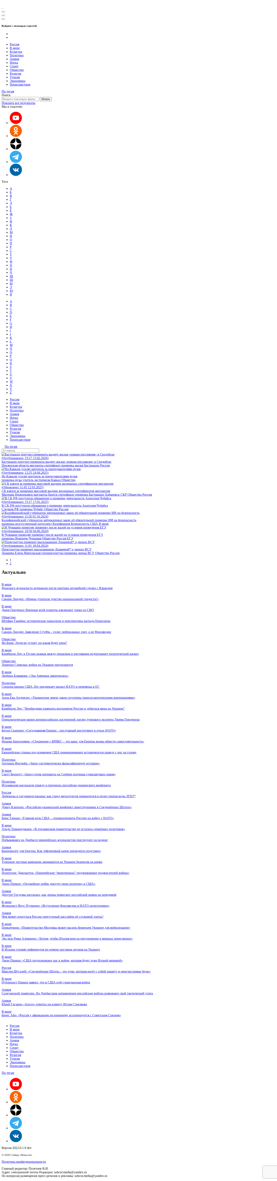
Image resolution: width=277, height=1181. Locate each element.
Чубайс (38, 509)
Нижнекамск (24, 494)
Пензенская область (16, 465)
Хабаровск (112, 494)
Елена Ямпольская (28, 553)
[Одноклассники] (16, 136)
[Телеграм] (16, 161)
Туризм (15, 77)
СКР (124, 494)
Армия (14, 59)
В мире (15, 48)
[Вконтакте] (16, 174)
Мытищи (8, 494)
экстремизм (42, 480)
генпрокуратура (52, 553)
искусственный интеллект (34, 523)
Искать (46, 99)
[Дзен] (16, 148)
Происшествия (20, 84)
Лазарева (8, 553)
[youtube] (16, 123)
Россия (14, 44)
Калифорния (62, 523)
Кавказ (56, 480)
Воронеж (22, 538)
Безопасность (80, 523)
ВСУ (91, 553)
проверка (68, 465)
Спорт (14, 66)
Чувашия (35, 538)
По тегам (8, 91)
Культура (16, 51)
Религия (15, 73)
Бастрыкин (92, 465)
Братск (53, 494)
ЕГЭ (70, 538)
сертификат (52, 465)
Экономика (17, 81)
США (94, 523)
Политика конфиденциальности (24, 1161)
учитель (28, 480)
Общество (17, 70)
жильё (79, 465)
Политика (17, 55)
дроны (83, 553)
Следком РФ (11, 509)
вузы (19, 480)
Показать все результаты (18, 103)
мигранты (37, 465)
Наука (14, 62)
